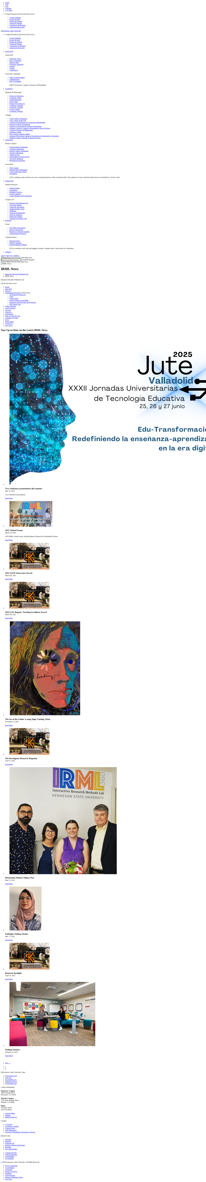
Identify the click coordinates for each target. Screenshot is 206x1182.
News (7, 320)
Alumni (12, 66)
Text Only (8, 1179)
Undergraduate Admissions (18, 147)
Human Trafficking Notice (14, 1177)
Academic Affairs (15, 98)
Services (8, 291)
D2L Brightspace (11, 1130)
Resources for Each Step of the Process (22, 302)
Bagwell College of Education (19, 124)
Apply (7, 3)
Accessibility (9, 1158)
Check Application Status (18, 172)
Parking (7, 1115)
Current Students (15, 18)
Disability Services (15, 192)
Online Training (10, 306)
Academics (9, 89)
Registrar (8, 1147)
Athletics (8, 252)
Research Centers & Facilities (19, 232)
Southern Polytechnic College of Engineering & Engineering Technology (34, 136)
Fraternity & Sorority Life (18, 219)
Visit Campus (14, 168)
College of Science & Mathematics (21, 130)
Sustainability (9, 1156)
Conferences (13, 70)
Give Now (8, 325)
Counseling (13, 190)
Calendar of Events (11, 318)
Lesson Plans (13, 298)
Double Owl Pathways (17, 104)
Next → (8, 1063)
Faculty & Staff (14, 19)
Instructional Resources (13, 293)
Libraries (8, 1139)
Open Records (10, 1175)
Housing (8, 1141)
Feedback (8, 1173)
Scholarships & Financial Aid (19, 157)
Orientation (13, 174)
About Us (8, 312)
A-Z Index (8, 10)
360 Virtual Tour (15, 304)
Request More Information (18, 170)
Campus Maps (10, 1113)
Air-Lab (8, 310)
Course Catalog (14, 109)
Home (7, 287)
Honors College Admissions (18, 151)
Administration (14, 79)
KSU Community (15, 61)
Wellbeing (12, 211)
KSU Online (13, 102)
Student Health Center (16, 209)
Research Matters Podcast (18, 245)
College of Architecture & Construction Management (27, 122)
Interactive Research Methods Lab (16, 274)
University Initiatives (16, 64)
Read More (9, 498)
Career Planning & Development (20, 196)
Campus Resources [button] (12, 14)
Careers (12, 68)
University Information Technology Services (20, 1132)
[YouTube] (105, 1084)
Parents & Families (15, 21)
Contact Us (9, 324)
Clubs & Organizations (17, 213)
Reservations (9, 322)
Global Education (15, 100)
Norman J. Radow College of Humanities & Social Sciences (29, 128)
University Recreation (16, 207)
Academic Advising (16, 111)
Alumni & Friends (15, 23)
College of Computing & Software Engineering (25, 126)
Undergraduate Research (17, 234)
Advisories (8, 1170)
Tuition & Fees (14, 155)
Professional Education (17, 161)
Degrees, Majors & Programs (15, 1145)
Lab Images (9, 314)
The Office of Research (17, 228)
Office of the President (17, 77)
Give (6, 6)
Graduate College (15, 132)
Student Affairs (14, 188)
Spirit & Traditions (15, 215)
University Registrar (16, 159)
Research (8, 220)
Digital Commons (15, 243)
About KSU (9, 51)
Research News (14, 241)
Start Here (8, 289)
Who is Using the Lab (12, 316)
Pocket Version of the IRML (19, 300)
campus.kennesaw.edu (17, 27)
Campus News (10, 1128)
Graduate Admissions (16, 149)
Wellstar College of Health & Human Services (25, 138)
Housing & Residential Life (18, 203)
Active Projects (10, 308)
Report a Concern (11, 1171)
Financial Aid (9, 1143)
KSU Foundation (15, 81)
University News (15, 59)
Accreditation (9, 1168)
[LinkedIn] (105, 1080)
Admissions (9, 140)
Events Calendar (15, 194)
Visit (6, 4)
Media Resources (11, 1117)
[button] (16, 257)
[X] (105, 1078)
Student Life (9, 181)
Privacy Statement (11, 1166)
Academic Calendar (16, 106)
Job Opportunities (11, 1149)
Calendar (8, 8)
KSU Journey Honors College (19, 134)
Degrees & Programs (16, 96)
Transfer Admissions (16, 153)
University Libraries (16, 107)
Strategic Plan (14, 62)
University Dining (15, 205)
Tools (11, 297)
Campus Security (11, 1153)
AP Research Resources (17, 295)
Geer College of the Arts (17, 120)
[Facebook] (105, 1076)
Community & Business (17, 25)
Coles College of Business (18, 119)
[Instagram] (105, 1082)
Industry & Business (16, 230)
